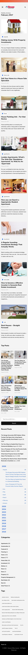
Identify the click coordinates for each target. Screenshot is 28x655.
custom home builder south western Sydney (10, 606)
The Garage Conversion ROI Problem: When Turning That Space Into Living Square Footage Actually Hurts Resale (7, 365)
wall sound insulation (6, 631)
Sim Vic (21, 625)
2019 (4, 523)
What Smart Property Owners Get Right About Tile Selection (21, 388)
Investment (4, 563)
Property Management (7, 577)
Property (3, 574)
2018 (4, 526)
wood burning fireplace (16, 631)
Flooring (3, 552)
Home (2, 555)
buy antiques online (5, 600)
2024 (4, 509)
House (3, 557)
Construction (4, 546)
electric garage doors (6, 609)
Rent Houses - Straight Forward (10, 326)
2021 (4, 518)
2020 (4, 520)
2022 (4, 515)
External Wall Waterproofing (17, 609)
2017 (4, 529)
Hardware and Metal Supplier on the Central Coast (11, 619)
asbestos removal (5, 597)
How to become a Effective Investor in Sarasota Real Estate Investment (12, 285)
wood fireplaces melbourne (7, 634)
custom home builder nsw (7, 603)
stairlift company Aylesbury (7, 628)
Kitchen (3, 566)
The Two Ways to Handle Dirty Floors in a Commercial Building (20, 363)
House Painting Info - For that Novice (13, 118)
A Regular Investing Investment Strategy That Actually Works (11, 244)
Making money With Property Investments (13, 41)
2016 (4, 532)
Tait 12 (16, 628)
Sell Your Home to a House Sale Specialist (14, 79)
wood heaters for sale (18, 634)
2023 (4, 512)
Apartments (4, 543)
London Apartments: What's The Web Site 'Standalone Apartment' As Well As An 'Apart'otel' (12, 160)
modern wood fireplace (6, 622)
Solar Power (4, 586)
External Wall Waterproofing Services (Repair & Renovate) (13, 612)
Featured (3, 549)
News (2, 571)
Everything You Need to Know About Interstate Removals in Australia (7, 408)
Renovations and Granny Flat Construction (10, 625)
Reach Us (3, 644)
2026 (4, 466)
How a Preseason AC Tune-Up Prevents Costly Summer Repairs (6, 388)
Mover (3, 569)
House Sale (4, 560)
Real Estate (4, 580)
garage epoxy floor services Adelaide (9, 615)
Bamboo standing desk (15, 597)
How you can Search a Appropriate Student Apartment (10, 202)
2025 (4, 506)
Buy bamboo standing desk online (18, 600)
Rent (2, 583)
